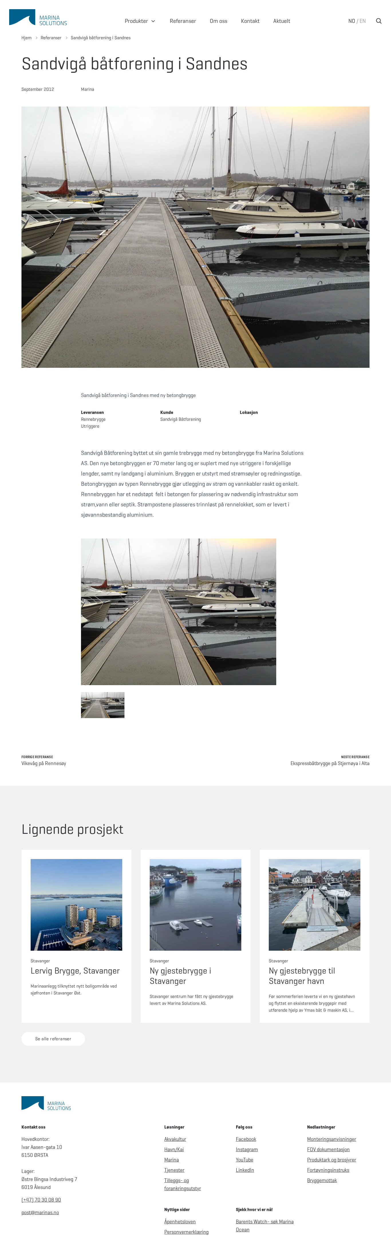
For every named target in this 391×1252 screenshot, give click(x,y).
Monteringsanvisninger (331, 1139)
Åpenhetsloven (180, 1221)
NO (351, 21)
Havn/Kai (174, 1149)
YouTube (244, 1160)
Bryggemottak (322, 1180)
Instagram (247, 1149)
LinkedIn (245, 1170)
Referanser (51, 37)
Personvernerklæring (186, 1232)
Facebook (246, 1139)
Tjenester (174, 1170)
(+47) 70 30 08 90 (41, 1200)
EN (363, 21)
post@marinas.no (40, 1212)
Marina (171, 1160)
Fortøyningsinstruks (328, 1170)
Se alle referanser (53, 1038)
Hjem (26, 37)
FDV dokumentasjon (328, 1149)
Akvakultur (175, 1139)
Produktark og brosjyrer (331, 1160)
